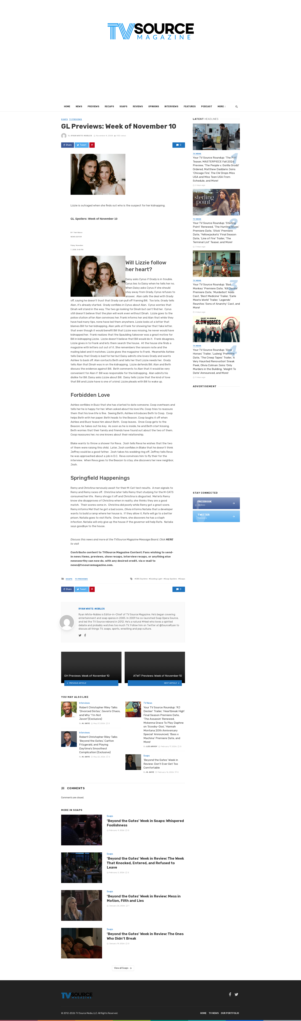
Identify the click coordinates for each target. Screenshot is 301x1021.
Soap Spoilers (171, 579)
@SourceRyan (167, 625)
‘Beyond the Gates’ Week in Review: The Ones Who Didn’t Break (145, 936)
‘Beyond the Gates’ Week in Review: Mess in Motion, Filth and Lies (144, 898)
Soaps (123, 106)
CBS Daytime (142, 579)
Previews (93, 106)
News (79, 106)
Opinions (153, 106)
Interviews (171, 106)
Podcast (206, 106)
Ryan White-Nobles (81, 136)
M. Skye (86, 723)
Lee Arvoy (151, 746)
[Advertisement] (150, 78)
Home (67, 106)
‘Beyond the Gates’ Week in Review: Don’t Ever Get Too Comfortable (160, 763)
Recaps (109, 106)
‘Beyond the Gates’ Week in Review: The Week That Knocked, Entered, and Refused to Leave (145, 863)
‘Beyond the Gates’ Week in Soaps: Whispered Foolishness (145, 823)
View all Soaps (121, 968)
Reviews (138, 106)
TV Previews (75, 119)
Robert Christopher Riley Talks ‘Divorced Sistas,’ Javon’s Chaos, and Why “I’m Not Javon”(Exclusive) (99, 713)
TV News (147, 703)
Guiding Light (156, 579)
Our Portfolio (230, 1013)
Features (190, 106)
